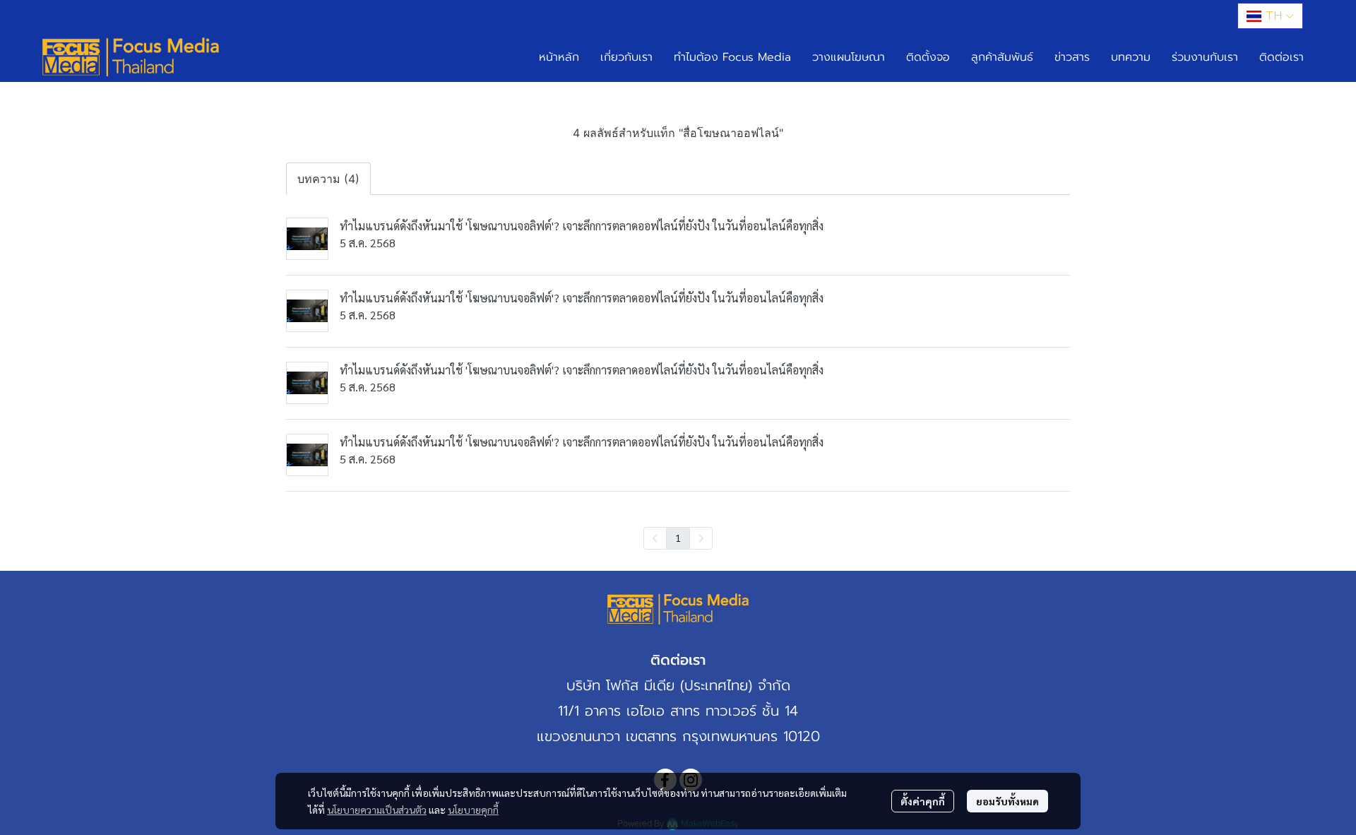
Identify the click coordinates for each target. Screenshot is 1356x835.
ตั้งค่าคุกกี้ (922, 801)
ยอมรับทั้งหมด (1007, 801)
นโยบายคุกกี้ (473, 809)
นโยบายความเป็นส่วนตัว (377, 809)
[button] (1270, 16)
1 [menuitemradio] (678, 537)
